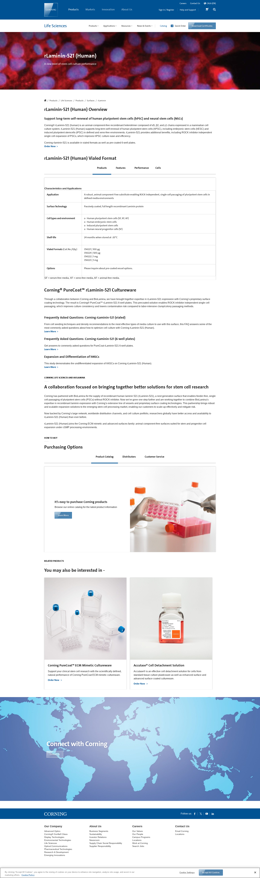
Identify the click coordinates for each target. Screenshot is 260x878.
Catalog (163, 25)
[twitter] (200, 813)
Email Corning (182, 831)
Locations (136, 840)
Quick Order (180, 25)
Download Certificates (202, 25)
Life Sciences (55, 26)
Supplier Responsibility (100, 846)
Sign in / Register (166, 9)
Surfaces (90, 100)
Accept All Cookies (211, 872)
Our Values (137, 831)
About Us (126, 9)
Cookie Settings (187, 872)
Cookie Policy (28, 875)
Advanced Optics (52, 831)
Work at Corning (140, 843)
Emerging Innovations (54, 855)
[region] (130, 873)
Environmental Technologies (57, 840)
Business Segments (98, 831)
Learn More (50, 331)
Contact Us (195, 3)
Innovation (108, 9)
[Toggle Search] (214, 10)
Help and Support (188, 9)
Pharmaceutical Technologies (58, 849)
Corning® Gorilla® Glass (56, 834)
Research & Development (56, 852)
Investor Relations (98, 837)
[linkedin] (212, 813)
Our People (137, 834)
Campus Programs (141, 837)
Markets (90, 9)
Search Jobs (138, 846)
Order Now (50, 146)
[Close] (255, 872)
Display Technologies (54, 837)
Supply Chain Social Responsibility (105, 843)
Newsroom (94, 840)
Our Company (53, 826)
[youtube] (206, 813)
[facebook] (194, 813)
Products (73, 9)
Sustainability (95, 834)
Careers (183, 3)
